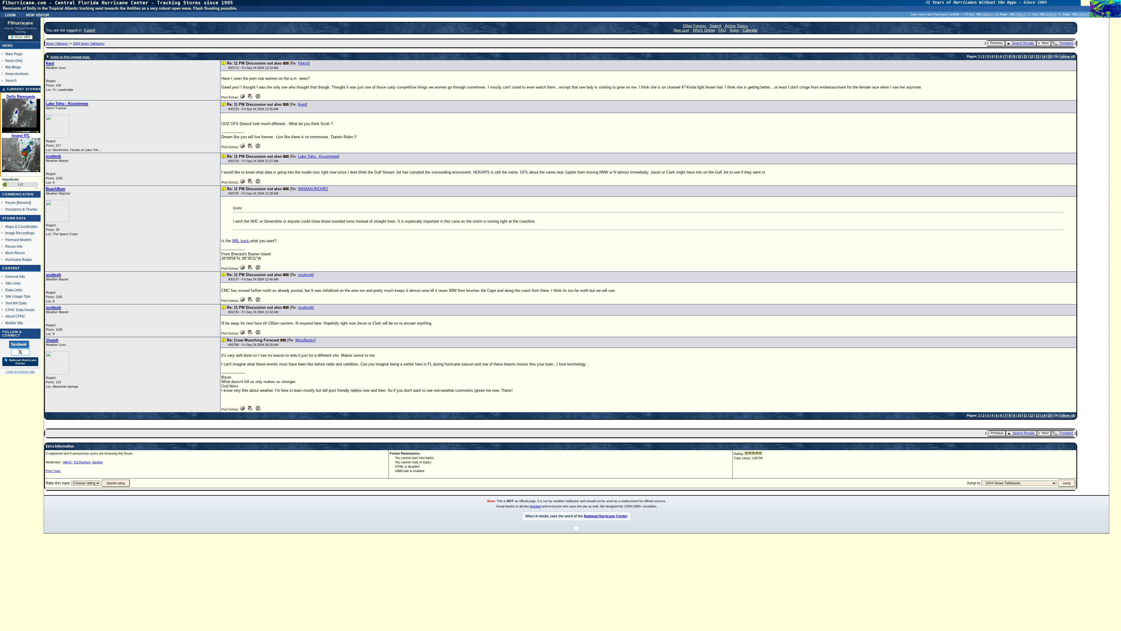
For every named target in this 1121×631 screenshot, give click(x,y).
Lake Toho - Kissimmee (318, 156)
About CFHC (15, 316)
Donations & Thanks (21, 209)
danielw (97, 462)
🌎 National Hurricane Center (20, 361)
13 (1037, 56)
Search (11, 80)
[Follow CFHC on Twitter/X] (20, 352)
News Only (13, 61)
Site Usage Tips (17, 296)
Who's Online (704, 30)
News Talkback (57, 43)
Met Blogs (13, 67)
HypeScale (10, 179)
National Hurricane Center (605, 516)
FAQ (722, 30)
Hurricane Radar (18, 259)
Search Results (1023, 43)
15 (1050, 56)
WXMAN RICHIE (312, 189)
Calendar (750, 30)
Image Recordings (19, 233)
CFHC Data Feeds (19, 310)
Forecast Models (18, 240)
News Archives (17, 74)
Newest (24, 202)
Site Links (13, 283)
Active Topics (736, 26)
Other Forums (694, 26)
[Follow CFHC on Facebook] (19, 344)
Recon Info (13, 246)
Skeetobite (273, 221)
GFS (235, 124)
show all (1067, 56)
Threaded (1066, 43)
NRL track (241, 241)
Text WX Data (16, 303)
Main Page (13, 54)
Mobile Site (14, 323)
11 (1025, 56)
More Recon (15, 253)
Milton (988, 14)
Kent (302, 104)
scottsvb (305, 275)
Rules (734, 30)
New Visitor (37, 15)
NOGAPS (481, 172)
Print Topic (53, 471)
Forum (10, 202)
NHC (254, 221)
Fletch (303, 63)
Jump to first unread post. (70, 57)
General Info (15, 276)
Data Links (13, 290)
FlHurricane (20, 23)
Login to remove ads (20, 371)
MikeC (67, 462)
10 (1019, 56)
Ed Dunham (82, 462)
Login (10, 15)
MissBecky (304, 340)
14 (1043, 56)
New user (681, 30)
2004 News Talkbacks (89, 43)
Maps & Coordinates (21, 226)
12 (1031, 56)
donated (535, 506)
